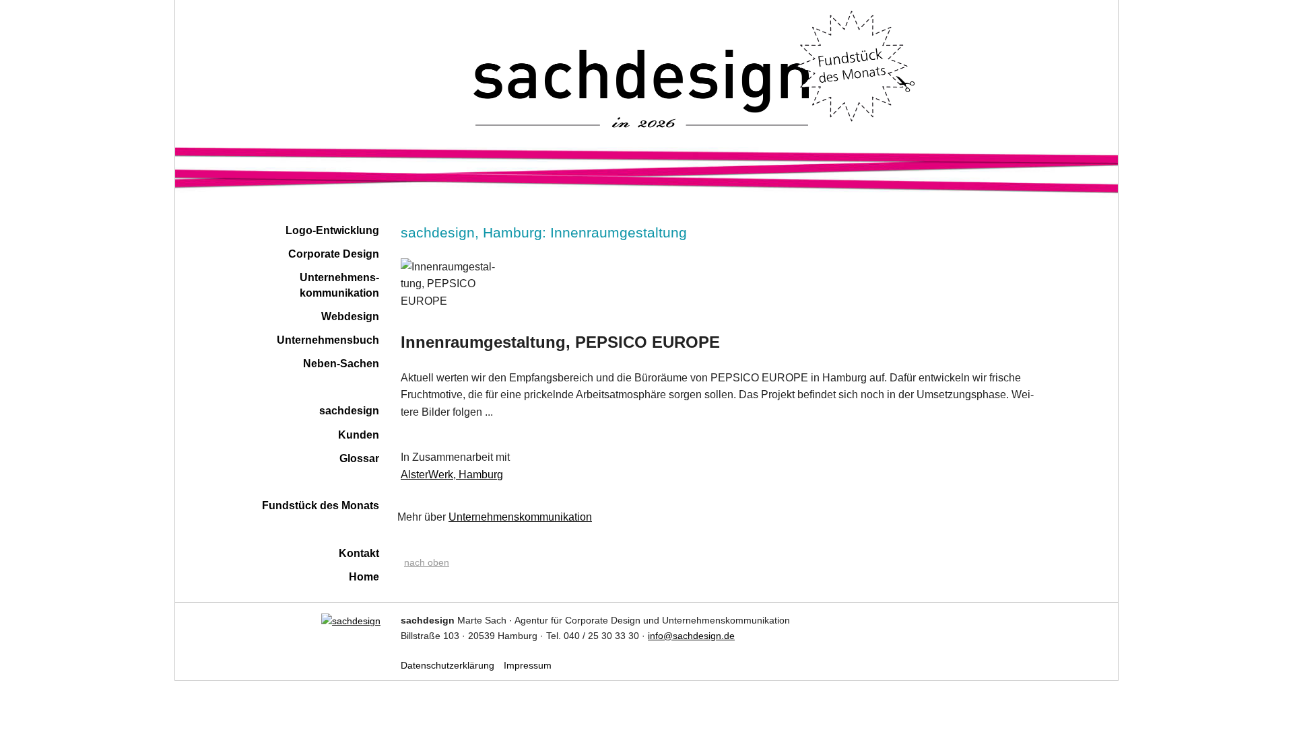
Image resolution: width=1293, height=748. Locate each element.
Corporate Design (333, 254)
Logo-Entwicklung (332, 230)
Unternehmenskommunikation (520, 517)
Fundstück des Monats (320, 505)
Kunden (358, 435)
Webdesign (350, 316)
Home (364, 577)
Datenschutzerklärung (447, 665)
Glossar (359, 458)
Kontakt (359, 553)
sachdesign (349, 410)
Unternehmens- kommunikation (339, 285)
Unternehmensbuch (328, 340)
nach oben (426, 562)
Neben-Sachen (341, 363)
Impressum (528, 665)
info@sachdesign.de (691, 635)
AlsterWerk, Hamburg (452, 474)
